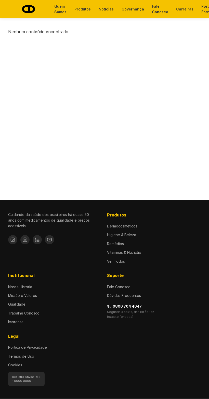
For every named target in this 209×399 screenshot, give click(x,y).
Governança (133, 9)
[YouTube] (49, 239)
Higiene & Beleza (121, 235)
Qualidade (16, 304)
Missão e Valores (22, 295)
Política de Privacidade (27, 347)
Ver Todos (116, 261)
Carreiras (184, 9)
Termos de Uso (21, 356)
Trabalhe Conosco (24, 313)
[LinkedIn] (37, 239)
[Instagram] (12, 239)
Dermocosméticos (122, 226)
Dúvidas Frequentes (124, 295)
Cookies (15, 365)
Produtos (82, 9)
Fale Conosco (160, 9)
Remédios (115, 243)
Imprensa (15, 322)
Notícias (106, 9)
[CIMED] (28, 9)
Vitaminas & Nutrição (124, 252)
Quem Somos (60, 9)
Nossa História (20, 287)
